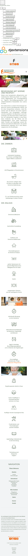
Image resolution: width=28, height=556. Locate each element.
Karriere (14, 500)
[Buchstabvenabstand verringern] (17, 45)
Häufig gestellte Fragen (14, 481)
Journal (14, 474)
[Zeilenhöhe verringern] (13, 43)
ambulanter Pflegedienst (14, 362)
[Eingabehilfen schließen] (4, 8)
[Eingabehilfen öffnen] (2, 2)
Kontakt (14, 503)
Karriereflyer (14, 484)
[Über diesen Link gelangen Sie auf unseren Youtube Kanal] (13, 64)
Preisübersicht (14, 482)
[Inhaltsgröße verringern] (16, 38)
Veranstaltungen (14, 475)
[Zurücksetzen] (1, 8)
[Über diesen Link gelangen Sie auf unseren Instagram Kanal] (10, 64)
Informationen (14, 478)
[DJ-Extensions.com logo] (14, 52)
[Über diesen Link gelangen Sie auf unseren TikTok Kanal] (17, 64)
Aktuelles (14, 472)
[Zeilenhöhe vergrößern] (15, 43)
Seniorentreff (14, 494)
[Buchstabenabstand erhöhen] (20, 45)
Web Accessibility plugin (6, 54)
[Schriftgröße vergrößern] (16, 40)
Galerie (14, 497)
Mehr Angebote (14, 489)
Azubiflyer (14, 486)
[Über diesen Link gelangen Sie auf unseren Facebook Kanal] (15, 64)
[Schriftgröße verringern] (14, 40)
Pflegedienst (14, 492)
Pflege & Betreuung (14, 468)
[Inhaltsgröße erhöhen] (18, 38)
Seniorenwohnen (14, 493)
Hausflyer (14, 483)
